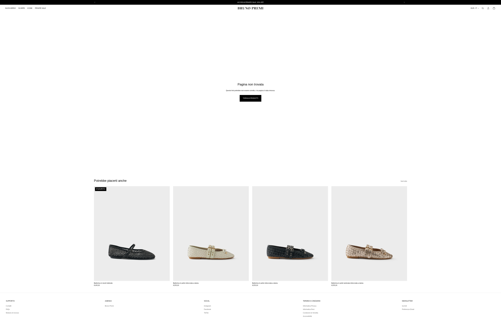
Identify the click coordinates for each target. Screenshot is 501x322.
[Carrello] (494, 8)
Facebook (207, 309)
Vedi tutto (404, 181)
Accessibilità (307, 316)
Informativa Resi (308, 309)
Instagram (207, 306)
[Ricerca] (483, 8)
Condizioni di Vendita (310, 313)
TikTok (206, 313)
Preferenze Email (408, 309)
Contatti (8, 306)
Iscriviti (404, 306)
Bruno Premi (109, 306)
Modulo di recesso (12, 313)
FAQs (8, 309)
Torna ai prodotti (250, 98)
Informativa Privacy (309, 306)
